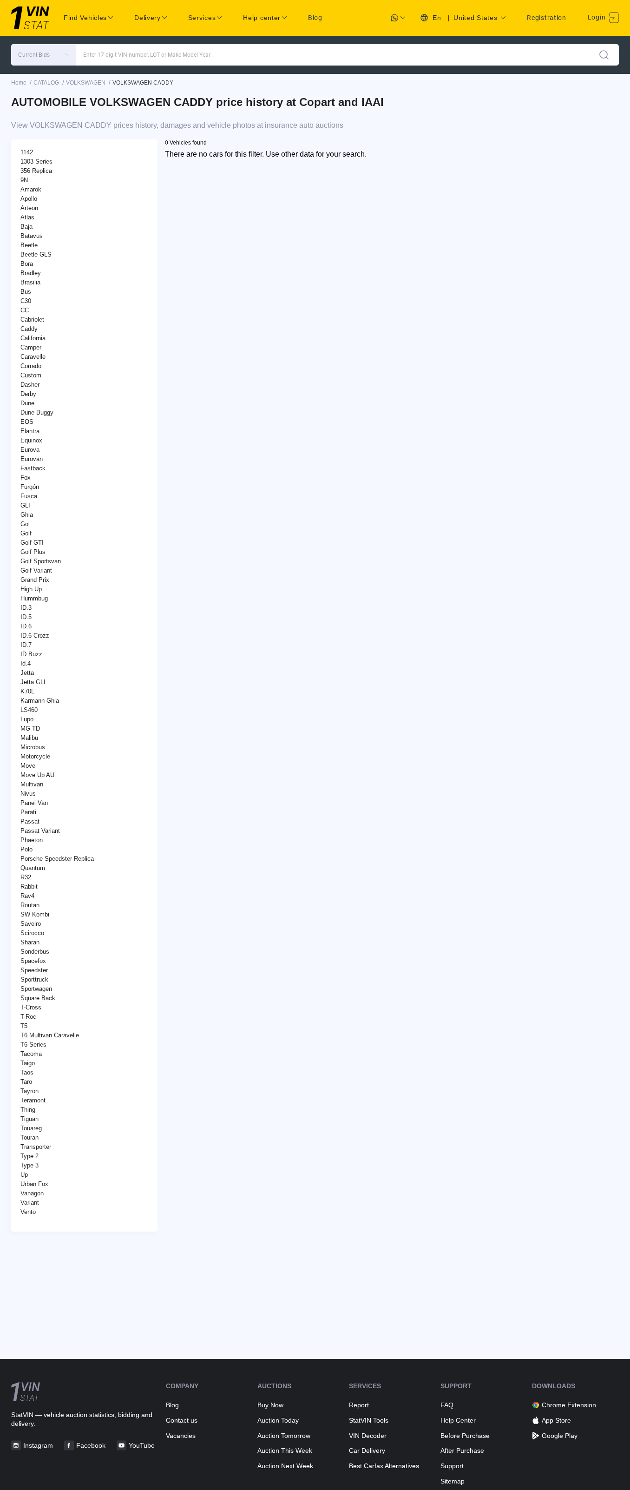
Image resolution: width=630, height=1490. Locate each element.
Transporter (35, 1146)
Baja (26, 226)
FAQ (446, 1405)
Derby (28, 393)
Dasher (29, 384)
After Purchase (462, 1450)
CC (24, 310)
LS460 (29, 709)
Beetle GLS (36, 254)
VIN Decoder (368, 1435)
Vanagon (32, 1193)
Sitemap (452, 1481)
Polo (26, 849)
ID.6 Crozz (34, 635)
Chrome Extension (569, 1405)
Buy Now (270, 1405)
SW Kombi (34, 914)
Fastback (33, 468)
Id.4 (25, 663)
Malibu (29, 737)
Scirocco (32, 933)
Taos (26, 1072)
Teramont (33, 1100)
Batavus (31, 235)
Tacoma (31, 1053)
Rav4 (27, 895)
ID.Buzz (31, 654)
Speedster (34, 970)
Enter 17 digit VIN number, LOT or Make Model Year (146, 55)
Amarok (30, 189)
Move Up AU (37, 774)
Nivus (28, 793)
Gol (25, 524)
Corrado (30, 366)
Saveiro (30, 923)
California (33, 338)
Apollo (28, 198)
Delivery (147, 17)
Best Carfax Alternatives (384, 1466)
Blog (315, 17)
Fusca (28, 496)
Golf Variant (36, 570)
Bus (25, 291)
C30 (25, 300)
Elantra (29, 431)
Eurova (29, 449)
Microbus (32, 747)
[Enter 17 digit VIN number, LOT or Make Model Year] (604, 54)
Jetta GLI (33, 682)
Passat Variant (40, 830)
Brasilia (30, 282)
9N (24, 180)
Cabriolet (32, 319)
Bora (26, 263)
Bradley (30, 273)
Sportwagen (36, 988)
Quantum (32, 867)
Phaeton (31, 840)
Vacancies (181, 1435)
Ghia (26, 514)
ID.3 (26, 607)
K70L (27, 691)
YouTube (142, 1445)
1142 (26, 152)
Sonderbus (34, 951)
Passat (29, 821)
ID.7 (26, 644)
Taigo (27, 1063)
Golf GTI (32, 542)
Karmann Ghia (39, 700)
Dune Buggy (36, 412)
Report (359, 1405)
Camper (30, 347)
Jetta (27, 672)
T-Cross (30, 1007)
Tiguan (29, 1118)
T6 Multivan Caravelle (49, 1035)
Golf (26, 533)
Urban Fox (34, 1183)
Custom (30, 375)
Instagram (38, 1445)
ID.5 (26, 616)
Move (27, 765)
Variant (29, 1202)
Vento (28, 1211)
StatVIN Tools (368, 1420)
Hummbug (34, 598)
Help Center (458, 1420)
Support (452, 1466)
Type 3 (29, 1165)
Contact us (181, 1420)
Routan (29, 905)
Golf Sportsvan (40, 561)
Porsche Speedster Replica (57, 858)
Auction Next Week (285, 1466)
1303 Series (36, 161)
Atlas (27, 217)
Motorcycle (35, 756)
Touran (29, 1137)
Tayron (29, 1091)
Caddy (29, 328)
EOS (26, 421)
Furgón (29, 486)
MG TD (30, 728)
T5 (23, 1025)
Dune (27, 403)
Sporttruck (34, 979)
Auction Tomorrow (283, 1435)
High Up (31, 589)
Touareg (31, 1128)
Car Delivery (367, 1450)
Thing (27, 1109)
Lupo (26, 719)
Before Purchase (465, 1435)
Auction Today (278, 1420)
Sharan (29, 942)
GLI (25, 505)
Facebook (90, 1445)
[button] (43, 55)
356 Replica (36, 170)
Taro (26, 1081)
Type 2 (29, 1156)
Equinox (31, 440)
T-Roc (28, 1016)
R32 (25, 877)
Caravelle (33, 356)
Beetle (29, 245)
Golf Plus (33, 551)
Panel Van (34, 802)
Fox (25, 477)
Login (597, 17)
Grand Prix (34, 579)
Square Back (37, 998)
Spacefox (33, 960)
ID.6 (26, 626)
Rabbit (29, 886)
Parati (28, 812)
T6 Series (33, 1044)
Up (24, 1174)
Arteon (29, 207)
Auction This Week (284, 1450)
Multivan (31, 784)
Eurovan (31, 458)
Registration (546, 17)
